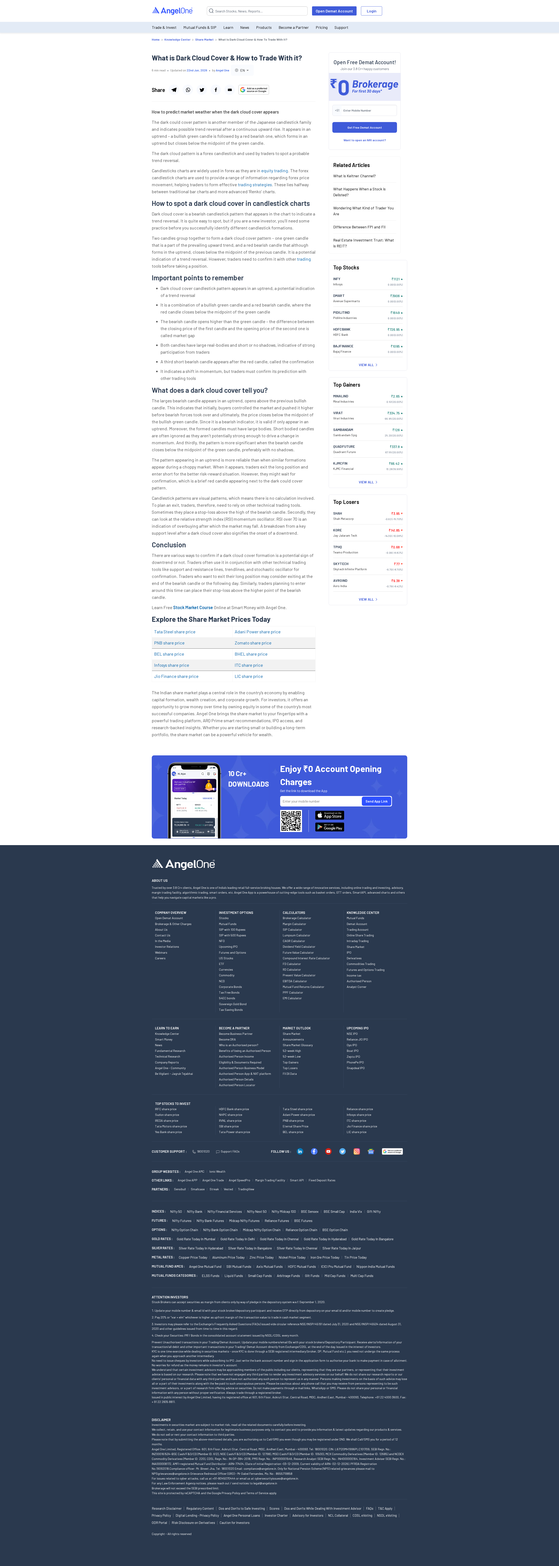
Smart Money (163, 1039)
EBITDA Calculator (295, 981)
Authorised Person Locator (237, 1085)
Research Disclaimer (167, 1508)
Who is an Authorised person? (238, 1045)
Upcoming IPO (228, 946)
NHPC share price (230, 1114)
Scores (274, 1508)
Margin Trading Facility (270, 1180)
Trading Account (358, 929)
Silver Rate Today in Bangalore (250, 1248)
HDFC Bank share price (234, 1109)
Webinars (161, 952)
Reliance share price (360, 1109)
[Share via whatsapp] (188, 89)
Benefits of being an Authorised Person (245, 1051)
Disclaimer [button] (161, 1420)
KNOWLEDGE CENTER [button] (363, 913)
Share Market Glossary (298, 1045)
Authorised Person (359, 981)
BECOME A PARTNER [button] (234, 1028)
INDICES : (159, 1211)
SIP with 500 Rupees (232, 935)
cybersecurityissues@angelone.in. (277, 1478)
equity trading (274, 170)
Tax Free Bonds (229, 992)
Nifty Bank (194, 1211)
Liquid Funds (233, 1275)
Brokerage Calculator (297, 918)
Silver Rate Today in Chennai (297, 1248)
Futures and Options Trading (366, 970)
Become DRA (227, 1039)
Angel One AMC (194, 1171)
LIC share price (249, 676)
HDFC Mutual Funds (302, 1266)
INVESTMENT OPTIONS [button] (236, 913)
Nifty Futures (182, 1220)
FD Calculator (292, 964)
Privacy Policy (231, 1493)
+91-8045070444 (223, 1478)
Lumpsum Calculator (296, 935)
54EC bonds (227, 998)
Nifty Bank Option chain (220, 1230)
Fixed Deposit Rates (322, 1180)
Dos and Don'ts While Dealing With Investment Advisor (322, 1508)
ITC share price (249, 665)
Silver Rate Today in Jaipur (342, 1248)
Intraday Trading (358, 941)
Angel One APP (187, 1180)
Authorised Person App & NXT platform (245, 1073)
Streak (214, 1189)
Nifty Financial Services (224, 1211)
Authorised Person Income (236, 1056)
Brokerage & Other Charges (173, 924)
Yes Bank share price (168, 1132)
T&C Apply (385, 1508)
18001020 (203, 1151)
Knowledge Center (167, 1033)
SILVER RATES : (163, 1248)
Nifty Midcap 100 (284, 1211)
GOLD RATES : (162, 1239)
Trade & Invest (164, 27)
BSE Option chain (335, 1230)
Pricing (322, 27)
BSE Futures (303, 1220)
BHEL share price (251, 653)
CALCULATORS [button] (294, 913)
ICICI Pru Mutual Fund (336, 1266)
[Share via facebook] (215, 89)
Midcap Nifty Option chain (262, 1230)
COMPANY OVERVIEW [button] (170, 913)
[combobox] (242, 70)
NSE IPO (352, 1033)
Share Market (355, 947)
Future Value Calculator (298, 952)
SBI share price (229, 1126)
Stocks (224, 918)
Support (341, 27)
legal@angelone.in (265, 1483)
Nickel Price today (292, 1257)
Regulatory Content (200, 1508)
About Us (161, 929)
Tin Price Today (355, 1257)
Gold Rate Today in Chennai (279, 1239)
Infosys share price (171, 665)
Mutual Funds (227, 924)
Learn (228, 27)
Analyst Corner (356, 987)
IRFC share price (165, 1109)
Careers (160, 958)
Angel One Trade (213, 1180)
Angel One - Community (170, 1068)
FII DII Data (290, 1073)
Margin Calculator (294, 924)
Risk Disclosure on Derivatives (193, 1523)
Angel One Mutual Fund (205, 1266)
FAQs (369, 1508)
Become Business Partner (236, 1033)
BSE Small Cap (334, 1211)
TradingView (246, 1189)
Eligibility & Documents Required (240, 1062)
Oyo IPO (352, 1045)
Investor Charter (276, 1515)
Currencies (226, 969)
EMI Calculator (292, 998)
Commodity (226, 975)
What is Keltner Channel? (354, 175)
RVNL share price (230, 1120)
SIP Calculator (292, 929)
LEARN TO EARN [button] (167, 1028)
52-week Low (292, 1056)
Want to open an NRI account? (364, 140)
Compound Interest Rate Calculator (306, 958)
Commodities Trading (361, 964)
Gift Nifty (374, 1211)
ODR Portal (159, 1523)
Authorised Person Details (236, 1079)
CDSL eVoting (362, 1515)
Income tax (354, 975)
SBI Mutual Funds (238, 1266)
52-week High (292, 1051)
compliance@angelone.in (260, 1468)
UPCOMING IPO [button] (358, 1028)
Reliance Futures (277, 1220)
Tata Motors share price (171, 1126)
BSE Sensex (310, 1211)
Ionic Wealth (217, 1171)
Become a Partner (294, 27)
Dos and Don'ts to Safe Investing (242, 1508)
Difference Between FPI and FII (359, 226)
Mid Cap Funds (334, 1275)
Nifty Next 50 (257, 1211)
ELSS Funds (210, 1275)
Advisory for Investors (307, 1515)
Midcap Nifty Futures (244, 1220)
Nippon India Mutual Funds (375, 1266)
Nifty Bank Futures (210, 1220)
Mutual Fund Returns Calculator (303, 987)
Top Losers (290, 1068)
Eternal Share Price (295, 1126)
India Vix (356, 1211)
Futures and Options (232, 952)
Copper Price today (193, 1257)
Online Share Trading (360, 935)
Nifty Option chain (184, 1230)
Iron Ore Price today (325, 1257)
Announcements (293, 1039)
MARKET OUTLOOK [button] (297, 1028)
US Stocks (226, 958)
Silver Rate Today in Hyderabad (201, 1248)
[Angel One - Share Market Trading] (173, 11)
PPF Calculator (293, 992)
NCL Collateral (338, 1515)
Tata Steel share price (174, 631)
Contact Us (162, 935)
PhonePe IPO (355, 1062)
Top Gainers (290, 1062)
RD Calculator (292, 969)
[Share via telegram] (174, 89)
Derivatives (354, 958)
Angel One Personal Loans (242, 1515)
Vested (228, 1189)
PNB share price (169, 642)
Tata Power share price (234, 1132)
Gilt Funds (312, 1275)
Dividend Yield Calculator (299, 946)
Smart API (297, 1180)
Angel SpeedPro (239, 1180)
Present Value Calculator (299, 975)
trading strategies (255, 184)
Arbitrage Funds (288, 1275)
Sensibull (180, 1189)
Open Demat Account (334, 11)
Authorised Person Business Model (241, 1068)
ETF (221, 964)
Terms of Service (257, 1493)
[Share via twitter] (202, 89)
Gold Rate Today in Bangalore (372, 1239)
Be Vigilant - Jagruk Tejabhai (174, 1073)
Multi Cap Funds (361, 1275)
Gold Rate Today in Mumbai (196, 1239)
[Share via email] (229, 89)
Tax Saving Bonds (231, 1009)
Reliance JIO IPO (357, 1039)
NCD (222, 981)
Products (264, 27)
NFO (222, 941)
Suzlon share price (167, 1114)
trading (304, 259)
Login (371, 11)
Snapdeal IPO (356, 1068)
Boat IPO (353, 1051)
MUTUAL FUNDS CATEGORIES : (174, 1275)
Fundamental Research (170, 1051)
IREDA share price (166, 1120)
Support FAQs (230, 1151)
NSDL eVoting (387, 1515)
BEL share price (169, 653)
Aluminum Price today (228, 1257)
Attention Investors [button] (170, 1297)
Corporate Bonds (230, 987)
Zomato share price (253, 642)
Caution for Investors (235, 1523)
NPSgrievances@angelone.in (171, 1473)
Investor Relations (167, 946)
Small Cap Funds (260, 1275)
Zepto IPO (353, 1056)
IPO (349, 952)
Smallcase (198, 1189)
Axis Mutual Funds (269, 1266)
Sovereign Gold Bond (233, 1004)
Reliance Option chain (301, 1230)
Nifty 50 (176, 1211)
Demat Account (357, 924)
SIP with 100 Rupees (232, 929)
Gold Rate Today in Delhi (238, 1239)
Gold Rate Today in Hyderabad (325, 1239)
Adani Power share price (258, 631)
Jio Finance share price (176, 676)
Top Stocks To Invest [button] (173, 1104)
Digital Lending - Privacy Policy (197, 1515)
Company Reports (167, 1062)
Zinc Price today (262, 1257)
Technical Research (167, 1056)
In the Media (163, 941)
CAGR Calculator (294, 941)
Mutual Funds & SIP (199, 27)
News (244, 27)
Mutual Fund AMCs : (168, 1266)
